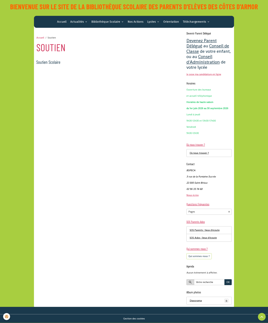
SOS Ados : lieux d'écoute (203, 237)
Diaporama (209, 300)
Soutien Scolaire (48, 62)
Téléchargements (195, 21)
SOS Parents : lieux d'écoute (205, 230)
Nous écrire (192, 195)
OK (228, 282)
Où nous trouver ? (199, 153)
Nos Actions (135, 21)
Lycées (152, 21)
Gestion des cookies (134, 318)
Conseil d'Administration (203, 59)
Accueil (62, 21)
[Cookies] (6, 316)
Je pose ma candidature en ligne (203, 74)
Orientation (171, 21)
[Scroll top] (262, 317)
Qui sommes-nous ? (199, 256)
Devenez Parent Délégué (201, 43)
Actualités (77, 21)
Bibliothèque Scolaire (106, 21)
